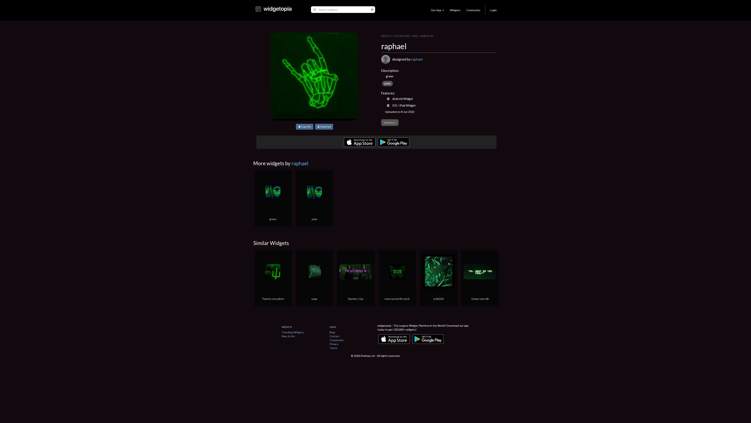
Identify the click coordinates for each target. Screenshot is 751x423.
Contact (335, 336)
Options (389, 122)
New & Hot (288, 336)
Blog (332, 332)
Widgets (455, 10)
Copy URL (305, 126)
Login (493, 10)
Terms (333, 348)
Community (473, 10)
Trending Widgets (293, 332)
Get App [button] (436, 10)
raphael (417, 59)
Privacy (334, 344)
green (387, 83)
